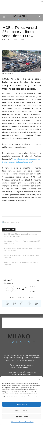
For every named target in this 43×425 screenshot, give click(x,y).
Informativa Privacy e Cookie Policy (22, 422)
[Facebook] (4, 45)
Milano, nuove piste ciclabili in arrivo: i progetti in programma (21, 264)
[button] (39, 379)
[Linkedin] (20, 45)
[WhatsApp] (15, 45)
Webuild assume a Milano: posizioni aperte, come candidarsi (21, 256)
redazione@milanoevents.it (21, 367)
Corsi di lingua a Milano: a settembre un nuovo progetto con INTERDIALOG (20, 235)
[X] (10, 45)
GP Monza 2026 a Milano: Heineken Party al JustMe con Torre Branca (22, 249)
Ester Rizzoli (8, 40)
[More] (31, 45)
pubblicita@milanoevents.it (21, 374)
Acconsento (22, 404)
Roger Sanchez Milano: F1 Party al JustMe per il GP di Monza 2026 (22, 242)
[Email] (25, 45)
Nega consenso (21, 410)
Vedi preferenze (21, 417)
